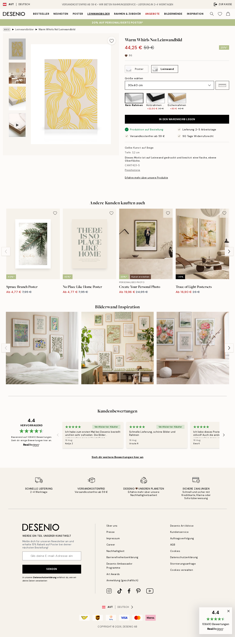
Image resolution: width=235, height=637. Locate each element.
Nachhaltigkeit (115, 551)
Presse (110, 532)
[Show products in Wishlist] (220, 14)
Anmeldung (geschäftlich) (122, 580)
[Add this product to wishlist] (111, 40)
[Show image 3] (17, 98)
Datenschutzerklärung (45, 577)
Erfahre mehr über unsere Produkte (146, 177)
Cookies (175, 551)
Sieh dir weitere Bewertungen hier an (117, 457)
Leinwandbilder (98, 13)
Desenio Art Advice (182, 525)
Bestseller (41, 13)
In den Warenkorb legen (177, 119)
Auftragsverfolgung (182, 538)
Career (110, 544)
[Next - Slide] (232, 101)
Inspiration (195, 13)
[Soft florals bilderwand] (193, 348)
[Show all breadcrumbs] (7, 29)
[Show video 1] (17, 125)
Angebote (152, 13)
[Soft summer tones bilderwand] (117, 348)
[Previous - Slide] (122, 101)
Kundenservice (179, 532)
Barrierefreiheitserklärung (122, 557)
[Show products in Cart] (228, 14)
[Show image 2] (17, 73)
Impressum (113, 538)
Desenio (128, 626)
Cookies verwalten (181, 570)
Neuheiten (60, 13)
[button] (222, 85)
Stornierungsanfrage (183, 563)
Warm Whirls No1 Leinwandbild (57, 29)
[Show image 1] (17, 49)
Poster (78, 13)
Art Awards (113, 574)
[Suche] (212, 14)
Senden (51, 569)
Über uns (112, 525)
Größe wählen (134, 78)
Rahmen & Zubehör (127, 13)
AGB (172, 544)
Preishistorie (132, 170)
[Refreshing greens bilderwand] (42, 348)
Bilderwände (173, 13)
